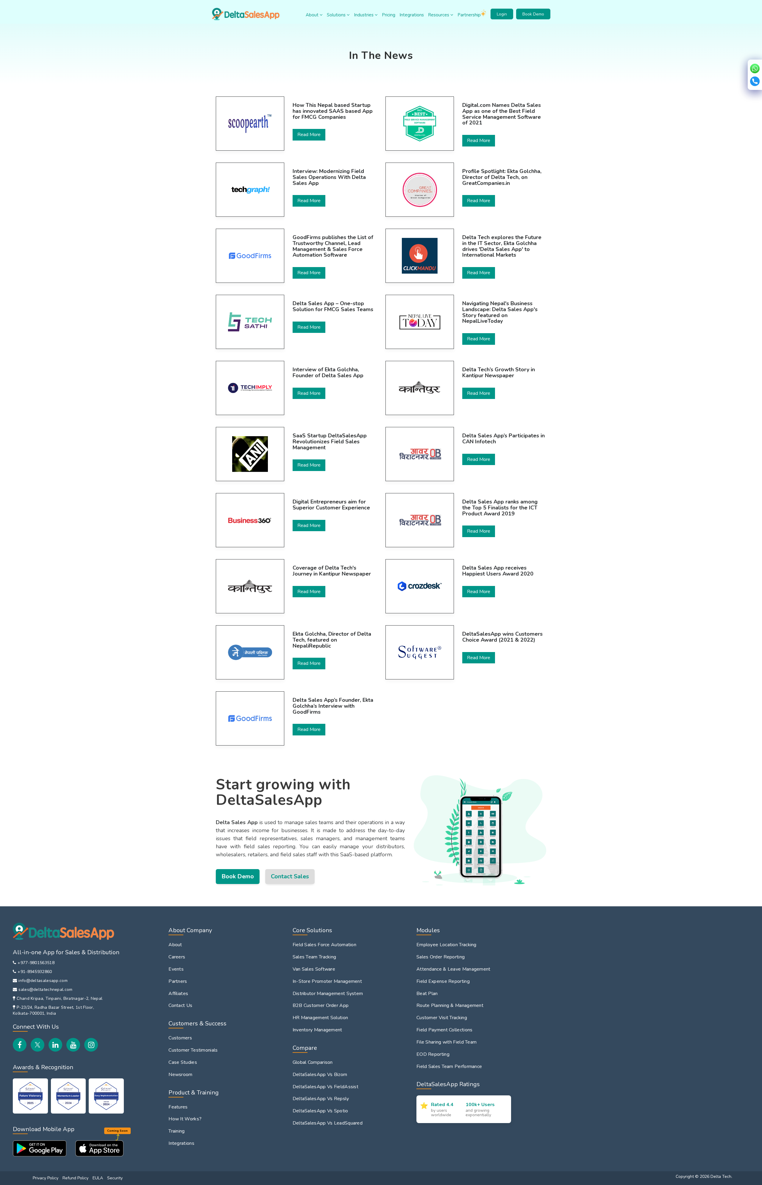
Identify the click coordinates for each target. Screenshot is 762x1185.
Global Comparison (313, 1062)
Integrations (411, 15)
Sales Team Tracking (314, 957)
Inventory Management (317, 1030)
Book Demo (533, 14)
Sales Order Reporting (440, 957)
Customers (180, 1038)
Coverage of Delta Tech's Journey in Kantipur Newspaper (332, 571)
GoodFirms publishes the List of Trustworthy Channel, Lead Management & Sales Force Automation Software (333, 246)
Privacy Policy (45, 1178)
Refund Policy (75, 1178)
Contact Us (180, 1005)
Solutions (337, 15)
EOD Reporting (432, 1054)
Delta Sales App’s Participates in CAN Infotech (503, 439)
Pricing (388, 15)
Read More (309, 134)
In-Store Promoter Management (327, 981)
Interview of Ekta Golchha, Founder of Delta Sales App (328, 373)
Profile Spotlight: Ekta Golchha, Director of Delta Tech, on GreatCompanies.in (501, 177)
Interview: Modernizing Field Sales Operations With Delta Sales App (329, 177)
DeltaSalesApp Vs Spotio (320, 1111)
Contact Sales (290, 876)
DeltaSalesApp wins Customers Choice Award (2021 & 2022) (502, 637)
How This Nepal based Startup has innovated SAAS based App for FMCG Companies (333, 111)
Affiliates (178, 993)
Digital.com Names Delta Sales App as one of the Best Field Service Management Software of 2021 (501, 114)
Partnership (469, 15)
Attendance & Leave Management (453, 969)
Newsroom (180, 1074)
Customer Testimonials (193, 1050)
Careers (176, 957)
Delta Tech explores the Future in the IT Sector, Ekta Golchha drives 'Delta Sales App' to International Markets (501, 246)
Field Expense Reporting (443, 981)
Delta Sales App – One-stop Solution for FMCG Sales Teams (333, 307)
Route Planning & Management (449, 1005)
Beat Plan (427, 993)
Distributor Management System (328, 993)
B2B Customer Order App (321, 1005)
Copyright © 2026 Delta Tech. (704, 1176)
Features (178, 1107)
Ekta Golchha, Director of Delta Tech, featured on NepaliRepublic (332, 640)
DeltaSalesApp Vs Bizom (320, 1074)
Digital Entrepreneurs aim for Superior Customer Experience (331, 505)
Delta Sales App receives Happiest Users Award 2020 (497, 571)
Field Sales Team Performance (449, 1066)
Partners (177, 981)
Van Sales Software (314, 969)
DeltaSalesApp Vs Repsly (321, 1098)
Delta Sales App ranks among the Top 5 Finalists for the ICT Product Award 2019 (500, 508)
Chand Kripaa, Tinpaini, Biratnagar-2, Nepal (59, 998)
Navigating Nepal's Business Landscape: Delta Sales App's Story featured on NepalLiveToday (500, 312)
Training (176, 1131)
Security (115, 1178)
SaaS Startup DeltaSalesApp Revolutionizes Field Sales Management (330, 441)
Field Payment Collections (444, 1030)
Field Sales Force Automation (324, 944)
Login (502, 14)
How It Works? (185, 1119)
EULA (98, 1178)
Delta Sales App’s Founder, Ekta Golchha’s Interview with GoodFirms (333, 706)
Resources (439, 15)
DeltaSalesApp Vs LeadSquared (328, 1123)
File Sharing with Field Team (446, 1042)
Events (176, 969)
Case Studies (182, 1062)
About (313, 15)
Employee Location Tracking (446, 944)
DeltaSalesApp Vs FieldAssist (325, 1086)
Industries (364, 15)
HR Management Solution (320, 1017)
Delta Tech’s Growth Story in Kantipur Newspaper (498, 373)
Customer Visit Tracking (441, 1017)
